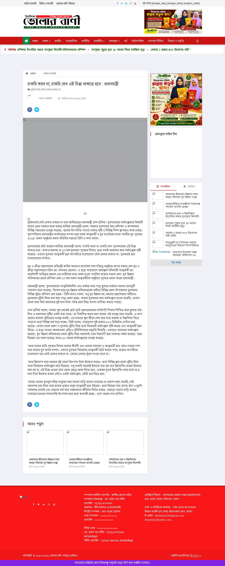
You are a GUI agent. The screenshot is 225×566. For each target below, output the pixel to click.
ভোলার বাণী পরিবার (65, 3)
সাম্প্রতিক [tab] (165, 186)
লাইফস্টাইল (138, 41)
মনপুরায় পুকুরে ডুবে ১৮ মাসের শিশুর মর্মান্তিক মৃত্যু (97, 50)
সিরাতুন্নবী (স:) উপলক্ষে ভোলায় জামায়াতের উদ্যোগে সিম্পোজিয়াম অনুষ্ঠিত (182, 245)
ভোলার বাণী (55, 555)
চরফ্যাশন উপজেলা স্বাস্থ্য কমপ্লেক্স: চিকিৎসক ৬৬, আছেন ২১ (185, 255)
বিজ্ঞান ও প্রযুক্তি (176, 41)
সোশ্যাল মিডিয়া (155, 41)
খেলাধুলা (113, 41)
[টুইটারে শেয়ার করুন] (36, 109)
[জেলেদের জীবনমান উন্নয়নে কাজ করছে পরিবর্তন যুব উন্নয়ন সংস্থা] (158, 196)
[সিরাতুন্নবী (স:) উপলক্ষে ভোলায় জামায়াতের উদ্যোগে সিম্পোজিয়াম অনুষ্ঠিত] (158, 244)
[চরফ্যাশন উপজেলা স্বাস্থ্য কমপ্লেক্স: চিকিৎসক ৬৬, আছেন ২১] (162, 252)
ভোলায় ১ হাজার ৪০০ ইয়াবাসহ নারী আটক (152, 50)
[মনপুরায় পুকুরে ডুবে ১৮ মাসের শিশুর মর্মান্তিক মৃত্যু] (158, 225)
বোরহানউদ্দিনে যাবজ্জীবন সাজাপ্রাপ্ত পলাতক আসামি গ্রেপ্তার (84, 461)
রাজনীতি (98, 41)
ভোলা (45, 41)
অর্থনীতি (85, 41)
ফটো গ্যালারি (30, 3)
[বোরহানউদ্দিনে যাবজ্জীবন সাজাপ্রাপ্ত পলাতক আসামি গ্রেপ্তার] (158, 205)
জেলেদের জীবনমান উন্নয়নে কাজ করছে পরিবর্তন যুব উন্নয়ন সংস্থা (44, 461)
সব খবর (176, 263)
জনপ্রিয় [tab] (191, 186)
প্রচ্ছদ (35, 41)
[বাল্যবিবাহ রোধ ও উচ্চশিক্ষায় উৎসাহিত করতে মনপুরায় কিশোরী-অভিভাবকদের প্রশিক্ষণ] (158, 215)
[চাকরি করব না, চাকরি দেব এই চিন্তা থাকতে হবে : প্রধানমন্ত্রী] (85, 160)
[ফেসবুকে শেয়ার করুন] (29, 109)
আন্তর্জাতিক (71, 41)
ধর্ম (125, 41)
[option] (95, 50)
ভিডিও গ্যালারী (46, 3)
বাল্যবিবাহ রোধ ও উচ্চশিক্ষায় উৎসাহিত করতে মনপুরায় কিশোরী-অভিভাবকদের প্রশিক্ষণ (125, 463)
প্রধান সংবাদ (50, 73)
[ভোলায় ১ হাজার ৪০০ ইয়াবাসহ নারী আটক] (158, 234)
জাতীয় (58, 41)
